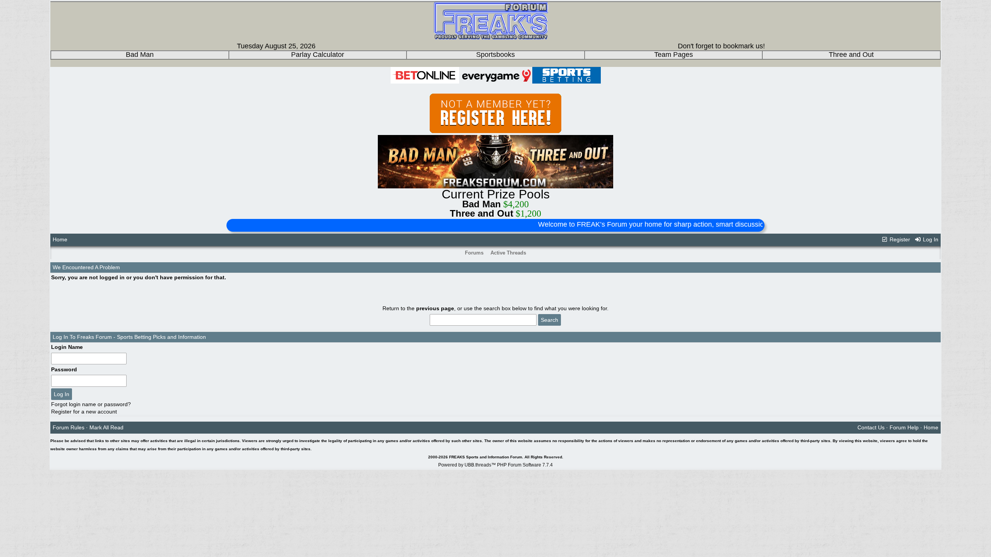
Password (64, 369)
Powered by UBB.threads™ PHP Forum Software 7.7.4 (495, 465)
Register (899, 239)
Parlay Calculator (317, 54)
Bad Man (140, 54)
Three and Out (851, 54)
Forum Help (904, 427)
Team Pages (673, 54)
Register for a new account (84, 411)
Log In (929, 239)
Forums (474, 253)
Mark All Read (106, 427)
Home (60, 239)
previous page (435, 308)
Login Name (67, 347)
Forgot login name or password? (91, 404)
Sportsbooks (495, 54)
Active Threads (508, 253)
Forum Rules (68, 427)
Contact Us (871, 427)
